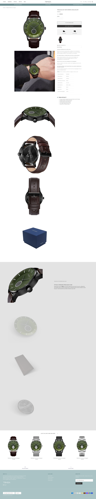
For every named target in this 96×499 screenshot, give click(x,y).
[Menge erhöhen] (62, 18)
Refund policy (50, 478)
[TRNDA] (48, 1)
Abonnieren (79, 483)
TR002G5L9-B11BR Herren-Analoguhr (11, 7)
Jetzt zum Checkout (69, 26)
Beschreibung (59, 47)
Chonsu (15, 1)
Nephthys (10, 1)
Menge (58, 16)
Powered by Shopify (9, 495)
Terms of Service (51, 477)
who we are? (50, 475)
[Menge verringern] (58, 18)
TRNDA (6, 495)
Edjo (25, 1)
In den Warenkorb (69, 22)
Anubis (4, 1)
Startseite (4, 7)
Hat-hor (20, 1)
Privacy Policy (50, 480)
